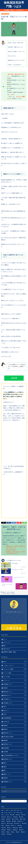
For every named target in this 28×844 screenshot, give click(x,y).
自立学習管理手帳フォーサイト (14, 755)
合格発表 (14, 688)
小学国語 (20, 825)
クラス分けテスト (18, 810)
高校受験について (14, 781)
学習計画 (8, 825)
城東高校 (14, 821)
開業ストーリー (14, 774)
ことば (4, 810)
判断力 (4, 819)
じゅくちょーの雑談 (5, 13)
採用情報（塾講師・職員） (10, 652)
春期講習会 (16, 829)
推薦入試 (9, 829)
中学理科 (23, 814)
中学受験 (12, 814)
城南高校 (9, 821)
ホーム (5, 639)
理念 (4, 645)
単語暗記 (9, 819)
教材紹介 (14, 729)
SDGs (14, 661)
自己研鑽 (14, 751)
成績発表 (14, 725)
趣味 (14, 770)
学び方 (14, 714)
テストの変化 (20, 812)
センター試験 (5, 812)
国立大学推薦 (23, 819)
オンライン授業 (14, 673)
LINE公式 (14, 378)
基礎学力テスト (14, 695)
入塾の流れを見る (11, 549)
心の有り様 (14, 721)
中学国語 (18, 814)
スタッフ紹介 (14, 676)
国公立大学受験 (15, 819)
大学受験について (14, 703)
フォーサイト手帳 (6, 814)
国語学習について (14, 691)
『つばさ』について (14, 665)
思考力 (21, 827)
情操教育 (4, 829)
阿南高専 (14, 778)
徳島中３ (9, 827)
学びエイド (14, 710)
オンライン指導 (10, 810)
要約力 (14, 763)
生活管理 (21, 829)
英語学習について (14, 759)
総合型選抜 (14, 748)
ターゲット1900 (12, 812)
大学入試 (4, 823)
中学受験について (14, 684)
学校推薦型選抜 (14, 718)
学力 (3, 825)
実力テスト (14, 825)
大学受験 (24, 823)
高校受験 (9, 834)
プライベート (14, 680)
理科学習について (14, 744)
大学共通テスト (14, 699)
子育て (14, 706)
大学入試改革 (10, 823)
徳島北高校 (16, 827)
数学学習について (14, 733)
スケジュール (6, 642)
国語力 (4, 821)
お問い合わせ (6, 648)
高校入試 (4, 834)
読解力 (14, 766)
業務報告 (14, 740)
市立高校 (4, 827)
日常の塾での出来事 (14, 736)
